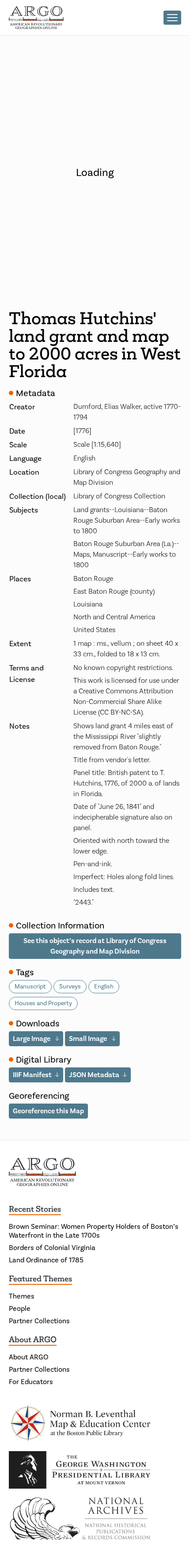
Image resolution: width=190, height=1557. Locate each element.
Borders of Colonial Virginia (52, 1247)
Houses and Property (43, 1003)
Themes (21, 1296)
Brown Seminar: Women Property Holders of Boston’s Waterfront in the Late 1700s (94, 1230)
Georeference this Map (48, 1111)
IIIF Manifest (32, 1074)
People (19, 1308)
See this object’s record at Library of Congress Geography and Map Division (95, 945)
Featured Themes (40, 1279)
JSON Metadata (94, 1074)
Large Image (32, 1038)
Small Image (88, 1038)
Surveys (70, 986)
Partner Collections (39, 1321)
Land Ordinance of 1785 (46, 1260)
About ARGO (33, 1339)
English (104, 986)
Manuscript (30, 986)
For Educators (31, 1381)
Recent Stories (35, 1209)
